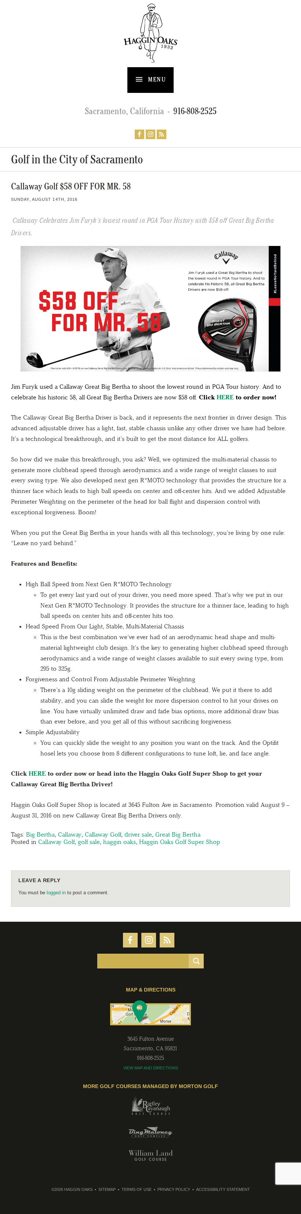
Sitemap (107, 1189)
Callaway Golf (103, 834)
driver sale (138, 834)
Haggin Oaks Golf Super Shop (179, 841)
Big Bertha (40, 834)
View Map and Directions (150, 1068)
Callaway (69, 834)
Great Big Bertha (177, 834)
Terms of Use (137, 1189)
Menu (156, 79)
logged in (56, 892)
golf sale (89, 841)
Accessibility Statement (223, 1189)
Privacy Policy (173, 1189)
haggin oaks (119, 841)
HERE (225, 397)
